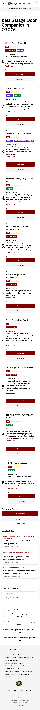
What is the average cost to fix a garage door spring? (19, 639)
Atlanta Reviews (28, 658)
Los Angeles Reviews (11, 660)
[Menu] (3, 3)
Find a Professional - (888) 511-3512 (20, 8)
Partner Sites (20, 705)
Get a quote (19, 79)
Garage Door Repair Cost (13, 598)
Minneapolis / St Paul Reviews (14, 663)
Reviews (23, 694)
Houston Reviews (10, 666)
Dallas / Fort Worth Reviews (13, 658)
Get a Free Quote (20, 514)
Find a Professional (17, 690)
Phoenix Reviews (23, 666)
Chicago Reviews (18, 655)
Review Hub (9, 593)
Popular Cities (10, 649)
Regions (16, 16)
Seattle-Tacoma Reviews (12, 669)
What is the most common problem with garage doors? (19, 623)
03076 (21, 16)
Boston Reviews (10, 674)
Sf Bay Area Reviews (27, 671)
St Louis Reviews (10, 677)
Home (8, 690)
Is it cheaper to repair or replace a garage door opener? (19, 631)
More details (19, 74)
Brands (20, 697)
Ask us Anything (20, 519)
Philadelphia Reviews (23, 674)
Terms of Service (14, 694)
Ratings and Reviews (7, 16)
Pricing (29, 694)
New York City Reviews (12, 671)
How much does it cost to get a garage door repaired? (19, 615)
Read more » (9, 66)
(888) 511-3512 (21, 524)
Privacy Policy (29, 690)
